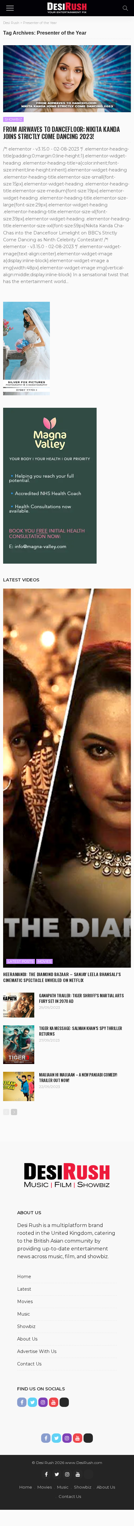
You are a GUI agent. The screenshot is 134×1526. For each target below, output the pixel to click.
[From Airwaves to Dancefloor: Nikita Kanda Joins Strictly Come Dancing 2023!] (67, 78)
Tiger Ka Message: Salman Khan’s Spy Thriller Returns (80, 1031)
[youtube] (78, 1474)
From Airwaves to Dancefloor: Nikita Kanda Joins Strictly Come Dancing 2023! (61, 132)
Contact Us (29, 1364)
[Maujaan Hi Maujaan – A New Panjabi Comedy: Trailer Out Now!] (18, 1086)
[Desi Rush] (67, 7)
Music (23, 1314)
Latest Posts (20, 961)
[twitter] (56, 1474)
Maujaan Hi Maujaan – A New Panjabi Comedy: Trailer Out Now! (78, 1077)
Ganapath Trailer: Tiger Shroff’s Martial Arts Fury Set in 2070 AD (81, 998)
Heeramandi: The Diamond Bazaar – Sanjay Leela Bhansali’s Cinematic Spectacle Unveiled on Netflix (62, 977)
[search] (125, 8)
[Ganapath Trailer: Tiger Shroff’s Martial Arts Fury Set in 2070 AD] (18, 1005)
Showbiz (13, 119)
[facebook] (46, 1474)
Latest (24, 1289)
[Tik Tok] (88, 1474)
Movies (44, 961)
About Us (27, 1339)
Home (24, 1276)
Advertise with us (36, 1351)
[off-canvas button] (10, 8)
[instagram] (67, 1474)
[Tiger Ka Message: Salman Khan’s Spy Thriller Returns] (18, 1044)
